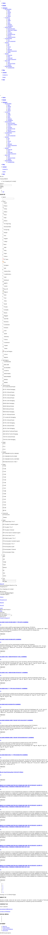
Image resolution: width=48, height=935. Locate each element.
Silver (3, 573)
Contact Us (5, 75)
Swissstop (6, 336)
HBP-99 (4, 510)
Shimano (6, 327)
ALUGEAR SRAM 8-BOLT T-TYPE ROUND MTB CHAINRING (14, 755)
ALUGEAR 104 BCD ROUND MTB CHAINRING (10, 639)
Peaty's (5, 206)
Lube (9, 62)
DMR (5, 247)
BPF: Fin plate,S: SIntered (8, 530)
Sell (3, 191)
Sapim (5, 203)
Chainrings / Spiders (12, 30)
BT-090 (4, 496)
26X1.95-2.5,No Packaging (8, 423)
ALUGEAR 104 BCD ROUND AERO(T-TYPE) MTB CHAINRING (14, 622)
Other (5, 301)
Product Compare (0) (5, 618)
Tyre (9, 48)
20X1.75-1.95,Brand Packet (8, 414)
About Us (4, 926)
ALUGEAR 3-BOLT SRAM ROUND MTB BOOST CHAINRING (14, 672)
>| (3, 892)
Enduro (5, 256)
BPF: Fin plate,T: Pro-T (7, 527)
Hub (9, 44)
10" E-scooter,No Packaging (9, 417)
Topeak (6, 345)
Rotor (9, 56)
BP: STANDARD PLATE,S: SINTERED (10, 459)
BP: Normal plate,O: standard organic (11, 541)
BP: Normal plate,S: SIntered (9, 549)
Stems (9, 23)
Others (9, 16)
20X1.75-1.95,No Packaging (8, 389)
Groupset (10, 33)
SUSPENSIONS (8, 38)
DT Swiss (6, 259)
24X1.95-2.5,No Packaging (8, 428)
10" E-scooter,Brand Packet (8, 386)
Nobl (5, 295)
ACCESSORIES (8, 9)
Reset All (2, 584)
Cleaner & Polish (11, 63)
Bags (9, 10)
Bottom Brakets (11, 28)
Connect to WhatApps (5, 911)
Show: (1, 616)
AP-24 (3, 449)
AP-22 (3, 446)
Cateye (5, 241)
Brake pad (10, 58)
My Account (5, 930)
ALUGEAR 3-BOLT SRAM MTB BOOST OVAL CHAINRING (13, 656)
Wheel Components (12, 51)
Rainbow (4, 567)
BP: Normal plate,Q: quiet (8, 546)
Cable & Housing (11, 37)
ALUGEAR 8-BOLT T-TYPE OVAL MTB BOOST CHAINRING (13, 688)
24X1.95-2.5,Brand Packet (8, 425)
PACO (5, 214)
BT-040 (4, 468)
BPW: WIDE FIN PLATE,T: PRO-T (9, 461)
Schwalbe (6, 310)
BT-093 (4, 505)
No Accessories (6, 514)
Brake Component (12, 59)
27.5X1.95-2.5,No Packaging (8, 439)
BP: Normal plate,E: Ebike (8, 552)
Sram (5, 330)
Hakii (5, 277)
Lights (9, 15)
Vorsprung (6, 229)
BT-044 (4, 480)
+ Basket (4, 517)
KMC (5, 268)
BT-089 (4, 493)
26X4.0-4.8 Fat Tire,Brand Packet (10, 431)
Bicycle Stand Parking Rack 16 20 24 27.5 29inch (11, 772)
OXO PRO (6, 318)
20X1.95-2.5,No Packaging (8, 395)
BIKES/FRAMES (8, 66)
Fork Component (11, 41)
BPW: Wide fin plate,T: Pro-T (9, 538)
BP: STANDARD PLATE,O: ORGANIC (10, 453)
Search (1, 186)
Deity (5, 250)
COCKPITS (7, 17)
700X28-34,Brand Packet (8, 406)
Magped (6, 315)
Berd (5, 244)
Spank (5, 333)
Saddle (9, 20)
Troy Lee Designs (8, 351)
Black (3, 556)
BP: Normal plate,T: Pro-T (8, 544)
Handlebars (10, 26)
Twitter (5, 348)
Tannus (6, 339)
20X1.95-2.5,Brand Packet (8, 392)
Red (3, 570)
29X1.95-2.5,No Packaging (8, 400)
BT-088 (4, 491)
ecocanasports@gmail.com (6, 909)
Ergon (5, 253)
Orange (4, 562)
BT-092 (4, 502)
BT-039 (4, 466)
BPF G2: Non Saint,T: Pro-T (8, 535)
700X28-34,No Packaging (8, 403)
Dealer (4, 77)
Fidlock (5, 211)
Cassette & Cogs (11, 34)
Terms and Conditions (7, 929)
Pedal (9, 19)
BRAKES (7, 53)
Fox (5, 262)
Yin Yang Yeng (7, 223)
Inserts (9, 47)
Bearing (9, 35)
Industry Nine (7, 271)
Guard (9, 13)
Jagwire (6, 283)
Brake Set (10, 55)
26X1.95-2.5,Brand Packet (8, 420)
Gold (3, 559)
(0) (0, 625)
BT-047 (4, 485)
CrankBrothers (7, 274)
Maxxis (5, 312)
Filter (1, 611)
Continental (7, 324)
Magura (6, 292)
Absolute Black (7, 226)
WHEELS (7, 42)
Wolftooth (6, 280)
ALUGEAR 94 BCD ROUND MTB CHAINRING (10, 704)
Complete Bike (11, 67)
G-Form (6, 354)
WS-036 (4, 507)
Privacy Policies (6, 927)
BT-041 (4, 471)
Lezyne (5, 286)
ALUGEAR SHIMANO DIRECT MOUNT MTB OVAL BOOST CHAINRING (16, 720)
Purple (4, 564)
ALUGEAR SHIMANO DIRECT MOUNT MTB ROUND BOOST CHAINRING (17, 737)
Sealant (9, 65)
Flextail (5, 232)
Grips (9, 22)
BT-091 (4, 499)
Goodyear (6, 265)
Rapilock (6, 357)
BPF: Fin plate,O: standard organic (10, 524)
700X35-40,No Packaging (8, 411)
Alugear (6, 238)
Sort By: (2, 615)
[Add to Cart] (0, 635)
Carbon (4, 575)
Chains (9, 31)
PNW (5, 217)
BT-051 (4, 488)
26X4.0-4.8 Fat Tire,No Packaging (10, 434)
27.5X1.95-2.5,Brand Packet (8, 436)
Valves (9, 52)
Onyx (5, 298)
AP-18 (3, 443)
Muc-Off (6, 289)
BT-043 (4, 477)
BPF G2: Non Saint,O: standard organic (11, 532)
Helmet (9, 12)
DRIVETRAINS (8, 27)
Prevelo (6, 307)
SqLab (5, 304)
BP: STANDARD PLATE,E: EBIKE (9, 456)
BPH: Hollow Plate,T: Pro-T (8, 521)
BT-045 (4, 482)
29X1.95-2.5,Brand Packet (8, 398)
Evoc (5, 235)
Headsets (10, 24)
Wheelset (10, 49)
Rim (8, 45)
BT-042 (4, 474)
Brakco (5, 220)
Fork (9, 40)
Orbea (5, 209)
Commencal (6, 342)
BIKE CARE (7, 60)
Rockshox (6, 321)
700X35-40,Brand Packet (8, 409)
